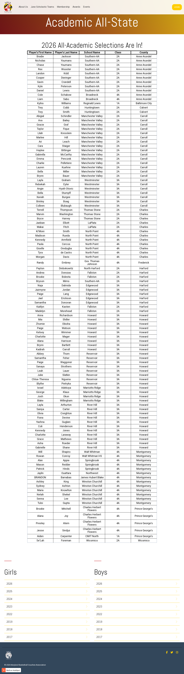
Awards (76, 6)
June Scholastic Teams (42, 6)
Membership (63, 6)
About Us (23, 6)
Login (177, 7)
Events (86, 6)
